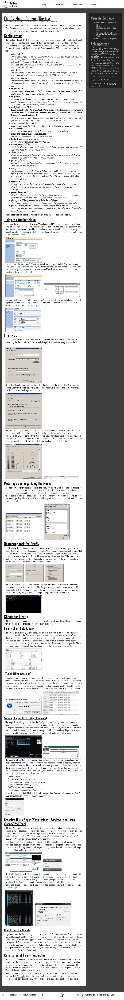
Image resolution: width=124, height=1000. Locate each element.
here (70, 587)
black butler (101, 51)
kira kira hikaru (106, 68)
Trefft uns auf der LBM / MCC (106, 23)
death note (115, 57)
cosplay (95, 56)
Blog (44, 4)
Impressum (23, 994)
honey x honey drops (108, 65)
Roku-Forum (59, 725)
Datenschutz (13, 994)
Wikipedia (20, 976)
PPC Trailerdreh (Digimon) (106, 38)
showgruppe (114, 80)
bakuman (111, 48)
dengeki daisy (96, 60)
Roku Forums (36, 973)
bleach (106, 51)
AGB (4, 994)
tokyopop (103, 83)
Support (93, 4)
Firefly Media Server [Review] (28, 18)
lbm (118, 68)
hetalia (111, 62)
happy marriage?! (100, 62)
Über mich (60, 4)
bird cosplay (94, 51)
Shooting (104, 79)
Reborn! (99, 76)
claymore (105, 53)
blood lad (111, 51)
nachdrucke (98, 73)
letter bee (93, 70)
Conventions (77, 4)
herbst (107, 62)
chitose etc (98, 53)
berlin (116, 47)
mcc (104, 70)
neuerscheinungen (107, 73)
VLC (70, 879)
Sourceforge (13, 646)
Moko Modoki (108, 70)
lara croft (113, 68)
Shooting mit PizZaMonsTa (106, 33)
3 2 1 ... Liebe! (97, 47)
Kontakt (33, 994)
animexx (106, 48)
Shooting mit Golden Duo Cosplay (106, 29)
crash (101, 57)
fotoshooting (105, 60)
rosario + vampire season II (108, 76)
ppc (95, 76)
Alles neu (99, 35)
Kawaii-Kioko (96, 67)
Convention (112, 53)
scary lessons (94, 80)
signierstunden (95, 83)
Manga (99, 70)
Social (41, 994)
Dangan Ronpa (107, 57)
